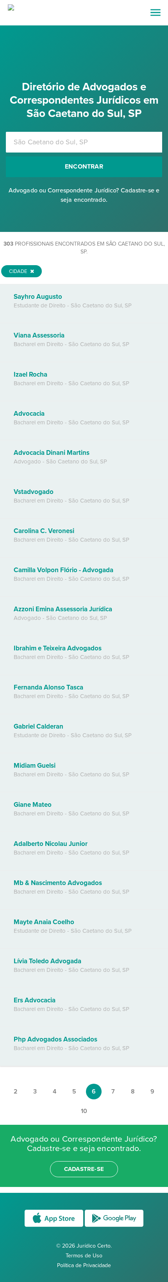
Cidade (18, 271)
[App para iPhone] (55, 1226)
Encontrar (84, 167)
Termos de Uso (84, 1255)
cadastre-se (84, 1168)
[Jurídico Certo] (11, 9)
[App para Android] (114, 1226)
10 (84, 1111)
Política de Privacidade (84, 1265)
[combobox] (84, 142)
